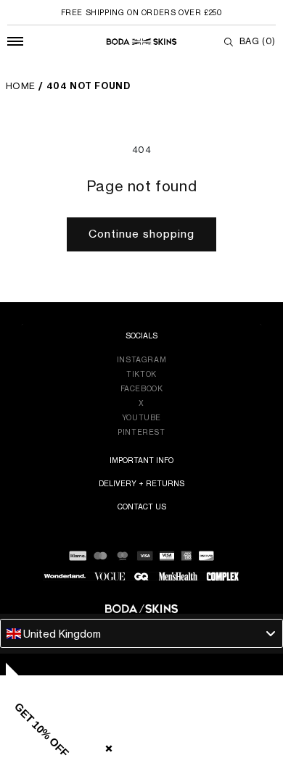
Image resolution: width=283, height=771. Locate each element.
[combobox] (141, 633)
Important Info (141, 460)
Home (21, 85)
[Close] (106, 745)
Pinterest (141, 432)
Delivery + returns (141, 483)
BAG (257, 41)
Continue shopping (141, 234)
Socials (141, 335)
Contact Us (142, 506)
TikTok (141, 374)
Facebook (141, 388)
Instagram (141, 359)
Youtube (141, 417)
